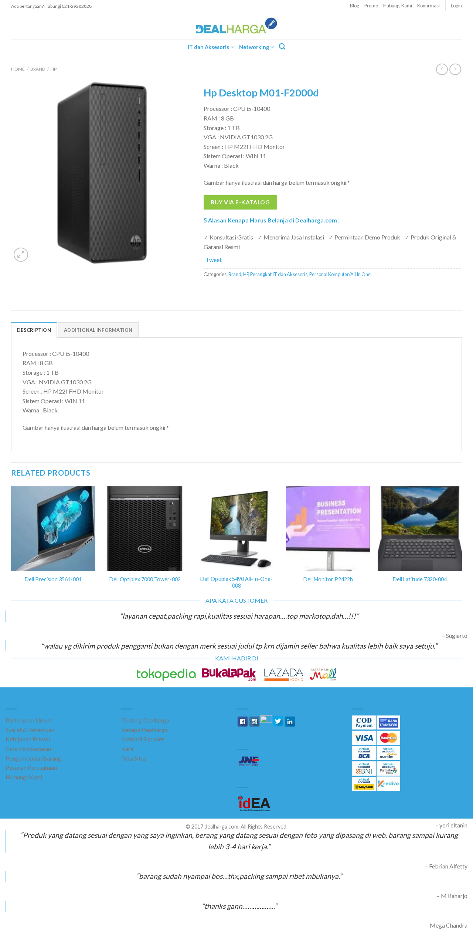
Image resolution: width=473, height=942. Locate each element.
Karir (127, 748)
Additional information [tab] (98, 330)
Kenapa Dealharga (144, 729)
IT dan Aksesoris (208, 47)
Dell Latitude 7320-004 (420, 579)
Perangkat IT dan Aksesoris (278, 274)
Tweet (213, 259)
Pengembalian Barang (33, 758)
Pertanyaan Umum (29, 720)
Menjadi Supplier (142, 738)
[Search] (282, 46)
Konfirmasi (428, 5)
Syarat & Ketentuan (30, 729)
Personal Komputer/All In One (340, 274)
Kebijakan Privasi (28, 738)
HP (54, 69)
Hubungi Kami (397, 5)
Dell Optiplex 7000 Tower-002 (145, 579)
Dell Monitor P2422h (328, 579)
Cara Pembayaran (28, 748)
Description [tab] (34, 330)
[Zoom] (21, 255)
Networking (254, 47)
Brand (37, 69)
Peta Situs (133, 758)
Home (18, 69)
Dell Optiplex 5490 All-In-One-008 (236, 582)
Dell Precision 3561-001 (53, 579)
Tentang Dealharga (145, 720)
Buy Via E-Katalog (240, 202)
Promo (371, 5)
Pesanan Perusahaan (31, 767)
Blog (354, 5)
